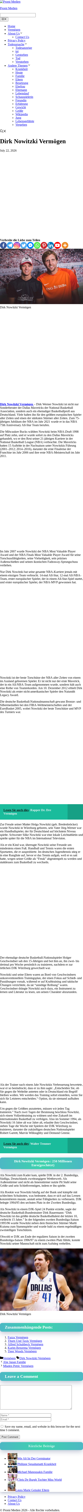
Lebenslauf (22, 93)
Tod (17, 58)
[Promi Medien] (10, 1)
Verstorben (22, 61)
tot (17, 51)
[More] (65, 245)
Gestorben (21, 54)
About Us (14, 33)
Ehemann (21, 90)
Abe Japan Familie (14, 1362)
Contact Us (22, 37)
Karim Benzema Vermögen (24, 1347)
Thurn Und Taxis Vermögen (25, 1340)
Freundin (20, 100)
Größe (19, 110)
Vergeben (21, 124)
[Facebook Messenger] (30, 245)
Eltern (19, 79)
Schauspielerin (24, 96)
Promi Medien (8, 8)
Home (11, 26)
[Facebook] (3, 245)
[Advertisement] (41, 195)
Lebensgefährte (24, 121)
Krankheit (21, 69)
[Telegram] (10, 245)
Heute (19, 72)
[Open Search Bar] (3, 131)
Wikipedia (21, 114)
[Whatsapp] (37, 245)
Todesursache (16, 44)
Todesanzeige (23, 47)
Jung (18, 117)
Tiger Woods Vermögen (22, 1351)
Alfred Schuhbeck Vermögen (25, 1344)
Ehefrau (20, 86)
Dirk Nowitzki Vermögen (17, 404)
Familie (20, 76)
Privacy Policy (16, 40)
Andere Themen (18, 65)
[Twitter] (23, 245)
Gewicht (20, 107)
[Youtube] (57, 245)
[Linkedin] (50, 245)
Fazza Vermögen (18, 1337)
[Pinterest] (44, 245)
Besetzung (21, 83)
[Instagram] (17, 245)
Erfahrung (21, 103)
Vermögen (14, 29)
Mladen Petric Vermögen (18, 1366)
